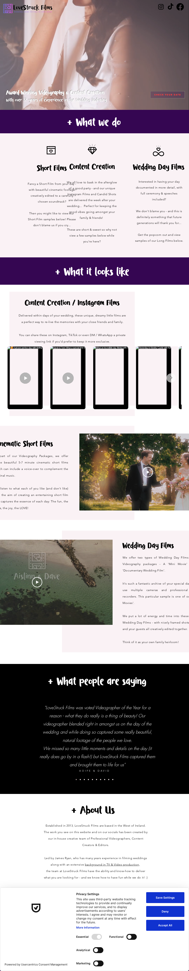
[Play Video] (148, 472)
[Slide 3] (100, 779)
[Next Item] (171, 378)
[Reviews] (180, 7)
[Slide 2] (76, 779)
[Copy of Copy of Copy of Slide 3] (84, 779)
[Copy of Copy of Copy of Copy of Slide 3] (104, 779)
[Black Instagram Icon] (161, 7)
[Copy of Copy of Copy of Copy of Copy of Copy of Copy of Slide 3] (112, 779)
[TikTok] (170, 7)
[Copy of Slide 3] (80, 779)
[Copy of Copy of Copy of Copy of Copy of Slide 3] (92, 779)
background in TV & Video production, (112, 864)
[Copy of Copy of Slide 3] (88, 779)
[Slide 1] (96, 779)
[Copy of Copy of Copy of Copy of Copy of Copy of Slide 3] (108, 779)
